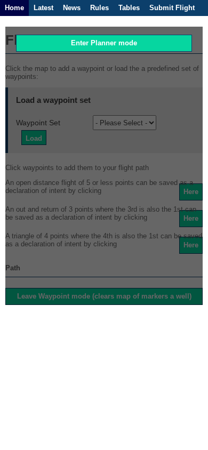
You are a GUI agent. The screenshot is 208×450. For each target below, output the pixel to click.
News (72, 8)
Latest (43, 8)
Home (14, 8)
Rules (99, 8)
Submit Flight (172, 8)
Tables (129, 8)
